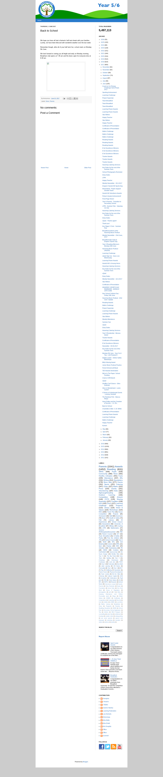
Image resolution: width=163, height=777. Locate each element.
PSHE (121, 562)
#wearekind (106, 524)
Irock (100, 602)
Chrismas (101, 576)
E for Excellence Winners (110, 153)
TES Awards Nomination (110, 371)
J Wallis (105, 705)
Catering (119, 484)
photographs (102, 592)
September (106, 75)
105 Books (116, 566)
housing (101, 616)
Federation (111, 564)
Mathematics (115, 528)
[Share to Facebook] (75, 98)
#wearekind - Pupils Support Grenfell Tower (111, 189)
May (104, 429)
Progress (119, 505)
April (104, 432)
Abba (118, 592)
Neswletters (117, 604)
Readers (117, 606)
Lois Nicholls (107, 714)
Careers (110, 544)
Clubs (106, 486)
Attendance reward (110, 584)
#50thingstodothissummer (107, 532)
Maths (115, 486)
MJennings (106, 717)
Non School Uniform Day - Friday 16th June (110, 294)
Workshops (113, 510)
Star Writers (106, 115)
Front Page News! (108, 199)
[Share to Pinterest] (77, 98)
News (47, 101)
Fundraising (113, 548)
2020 (103, 56)
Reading (111, 469)
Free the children (113, 538)
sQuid (104, 273)
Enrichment (115, 560)
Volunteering (103, 491)
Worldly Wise (115, 554)
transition (117, 620)
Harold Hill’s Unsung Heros (111, 263)
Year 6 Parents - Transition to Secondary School (111, 202)
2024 (103, 45)
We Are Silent (116, 574)
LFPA (104, 178)
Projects (115, 514)
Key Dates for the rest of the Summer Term (111, 269)
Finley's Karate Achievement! (111, 196)
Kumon (104, 425)
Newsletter (117, 570)
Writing (106, 480)
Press (101, 489)
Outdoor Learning (107, 495)
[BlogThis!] (70, 98)
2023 (103, 48)
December (106, 67)
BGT (121, 568)
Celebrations (113, 578)
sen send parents (106, 618)
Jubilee (106, 602)
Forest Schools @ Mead (110, 368)
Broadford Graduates (113, 676)
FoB (100, 520)
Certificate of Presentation (110, 128)
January (105, 440)
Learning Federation (109, 711)
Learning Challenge (108, 95)
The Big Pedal (111, 556)
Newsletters (118, 480)
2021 (103, 53)
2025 (103, 42)
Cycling (120, 526)
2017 (103, 64)
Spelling (108, 558)
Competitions (102, 600)
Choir (109, 503)
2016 (103, 444)
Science (101, 530)
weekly (113, 622)
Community (103, 474)
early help (110, 614)
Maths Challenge (107, 131)
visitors (101, 622)
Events (120, 482)
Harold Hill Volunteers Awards (112, 193)
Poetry (101, 538)
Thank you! (106, 223)
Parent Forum (103, 572)
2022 (103, 51)
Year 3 (103, 564)
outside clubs (109, 616)
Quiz (100, 546)
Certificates (117, 598)
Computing (111, 600)
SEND (105, 550)
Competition (103, 497)
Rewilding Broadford (104, 608)
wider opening (105, 566)
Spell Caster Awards (114, 644)
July (104, 81)
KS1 (100, 512)
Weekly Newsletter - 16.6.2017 (112, 279)
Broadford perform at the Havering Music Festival (111, 231)
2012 (103, 455)
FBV (121, 532)
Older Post (87, 167)
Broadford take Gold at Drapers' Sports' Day (109, 240)
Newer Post (44, 167)
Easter (119, 586)
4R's (113, 542)
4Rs (121, 478)
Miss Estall (106, 723)
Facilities (114, 501)
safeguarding (119, 616)
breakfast (104, 578)
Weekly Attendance (108, 319)
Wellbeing (109, 570)
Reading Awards (107, 140)
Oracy (100, 606)
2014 (103, 449)
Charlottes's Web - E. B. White (112, 409)
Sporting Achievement (109, 92)
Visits (116, 491)
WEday (111, 526)
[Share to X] (72, 98)
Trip (100, 612)
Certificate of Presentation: (110, 126)
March (105, 434)
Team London (105, 574)
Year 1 (109, 568)
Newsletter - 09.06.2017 (110, 346)
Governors (119, 516)
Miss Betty (106, 720)
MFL (100, 582)
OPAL (118, 544)
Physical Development (116, 572)
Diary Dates (106, 175)
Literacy (111, 520)
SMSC (101, 472)
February (106, 437)
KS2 (100, 503)
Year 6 (120, 540)
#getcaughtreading (106, 493)
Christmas (102, 560)
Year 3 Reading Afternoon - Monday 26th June (111, 245)
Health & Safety (114, 518)
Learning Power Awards (110, 109)
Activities (102, 548)
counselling (102, 614)
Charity (114, 489)
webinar (107, 622)
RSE (105, 580)
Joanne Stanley (108, 708)
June (104, 84)
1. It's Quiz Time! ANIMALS (115, 660)
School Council (110, 540)
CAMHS (108, 598)
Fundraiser (102, 562)
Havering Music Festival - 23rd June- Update (112, 299)
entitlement (118, 614)
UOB (121, 576)
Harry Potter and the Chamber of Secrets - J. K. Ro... (112, 402)
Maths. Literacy (105, 604)
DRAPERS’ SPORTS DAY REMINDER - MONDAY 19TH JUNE (110, 289)
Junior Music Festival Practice (112, 365)
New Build (120, 564)
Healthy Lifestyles (106, 476)
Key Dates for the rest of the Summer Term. (111, 168)
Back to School (107, 406)
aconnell (106, 736)
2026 (103, 39)
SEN (117, 546)
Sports (106, 484)
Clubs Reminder (110, 586)
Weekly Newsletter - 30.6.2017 (112, 183)
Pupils (114, 472)
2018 (103, 62)
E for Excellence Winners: (110, 148)
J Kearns (106, 701)
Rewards (113, 582)
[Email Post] (64, 98)
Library (106, 508)
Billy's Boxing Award (108, 362)
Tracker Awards (107, 156)
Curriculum (102, 552)
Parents (52, 101)
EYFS (107, 499)
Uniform (106, 612)
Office (105, 729)
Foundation (102, 588)
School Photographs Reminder (112, 172)
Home (39, 20)
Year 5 (101, 556)
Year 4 (117, 558)
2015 (103, 446)
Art (120, 580)
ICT (118, 534)
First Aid (118, 600)
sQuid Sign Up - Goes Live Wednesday (111, 257)
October (105, 72)
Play (102, 570)
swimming (109, 620)
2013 (103, 452)
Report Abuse (104, 636)
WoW (104, 542)
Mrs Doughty (107, 726)
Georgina (106, 698)
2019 (103, 59)
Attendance (108, 478)
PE (122, 548)
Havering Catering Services (111, 165)
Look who (112, 562)
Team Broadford (107, 101)
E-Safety (116, 536)
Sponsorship (113, 552)
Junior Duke (111, 588)
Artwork (120, 497)
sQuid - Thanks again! (109, 221)
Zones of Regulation (113, 590)
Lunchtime (120, 602)
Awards (119, 466)
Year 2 (115, 568)
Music (104, 518)
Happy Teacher (107, 117)
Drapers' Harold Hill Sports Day (112, 186)
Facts (120, 476)
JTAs (100, 540)
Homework (102, 516)
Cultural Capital (112, 576)
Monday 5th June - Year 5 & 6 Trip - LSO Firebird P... (111, 354)
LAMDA (112, 602)
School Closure (117, 522)
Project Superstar (108, 98)
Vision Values (112, 580)
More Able (108, 482)
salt (110, 592)
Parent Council (107, 534)
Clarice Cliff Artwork (108, 378)
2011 (103, 457)
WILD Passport (116, 612)
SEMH (114, 608)
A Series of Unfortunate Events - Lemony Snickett (112, 393)
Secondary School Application (112, 610)
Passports (108, 606)
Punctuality (102, 568)
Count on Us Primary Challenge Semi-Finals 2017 (110, 88)
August (105, 78)
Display (108, 546)
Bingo (114, 596)
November (106, 70)
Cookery (115, 550)
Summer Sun (106, 322)
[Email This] (68, 98)
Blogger (85, 762)
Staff (110, 516)
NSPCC (106, 582)
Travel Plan (111, 512)
